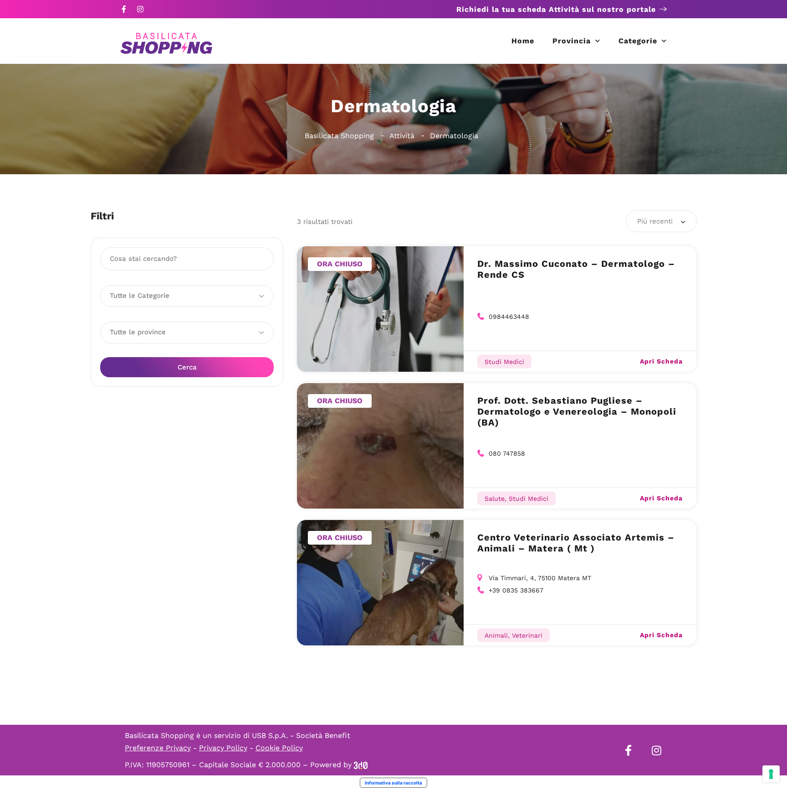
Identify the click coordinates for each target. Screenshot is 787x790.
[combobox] (661, 221)
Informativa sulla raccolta (393, 782)
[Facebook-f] (124, 9)
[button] (187, 296)
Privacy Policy (223, 747)
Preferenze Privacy (158, 747)
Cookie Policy (279, 747)
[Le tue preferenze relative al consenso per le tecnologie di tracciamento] (771, 774)
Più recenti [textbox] (655, 221)
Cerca (187, 367)
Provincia (571, 40)
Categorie (637, 40)
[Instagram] (140, 9)
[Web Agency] (361, 764)
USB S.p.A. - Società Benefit (301, 735)
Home (522, 40)
